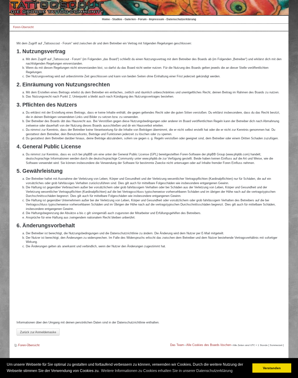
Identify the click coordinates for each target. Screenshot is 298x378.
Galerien (130, 19)
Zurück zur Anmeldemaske (38, 332)
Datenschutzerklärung (181, 19)
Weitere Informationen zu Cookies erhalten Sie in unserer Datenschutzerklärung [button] (167, 371)
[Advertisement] (149, 284)
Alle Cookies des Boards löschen (208, 345)
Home (106, 19)
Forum (142, 19)
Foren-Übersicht (23, 27)
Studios (117, 19)
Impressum (156, 19)
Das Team (177, 345)
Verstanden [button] (272, 368)
